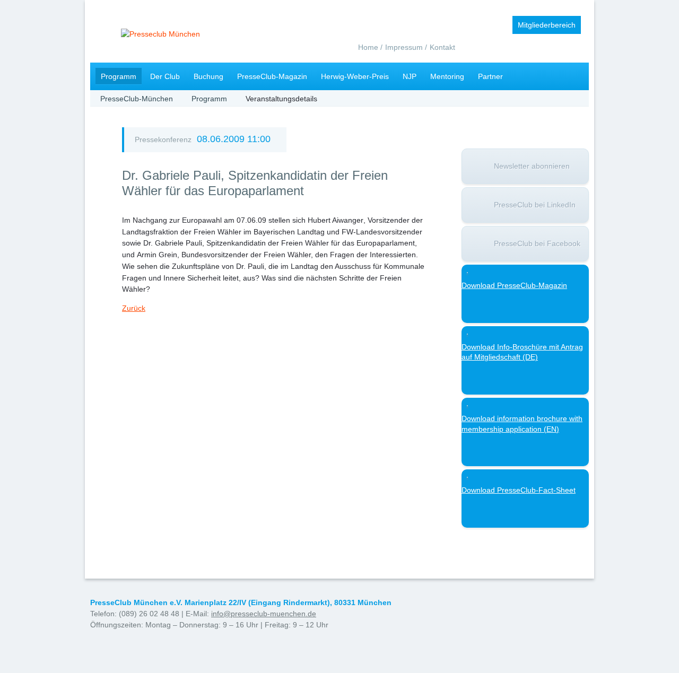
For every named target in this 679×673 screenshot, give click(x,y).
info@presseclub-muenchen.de (263, 613)
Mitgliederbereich (547, 25)
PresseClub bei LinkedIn (535, 204)
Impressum (404, 47)
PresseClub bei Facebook (537, 243)
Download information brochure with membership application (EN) (522, 423)
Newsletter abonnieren (532, 166)
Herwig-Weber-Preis (355, 76)
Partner (490, 76)
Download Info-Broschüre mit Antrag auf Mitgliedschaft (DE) (522, 352)
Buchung (208, 76)
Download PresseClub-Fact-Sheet (519, 490)
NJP (409, 76)
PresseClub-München (136, 98)
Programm (118, 76)
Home (368, 47)
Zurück (133, 308)
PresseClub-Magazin (272, 76)
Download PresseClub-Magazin (514, 285)
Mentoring (447, 76)
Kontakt (442, 47)
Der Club (165, 76)
